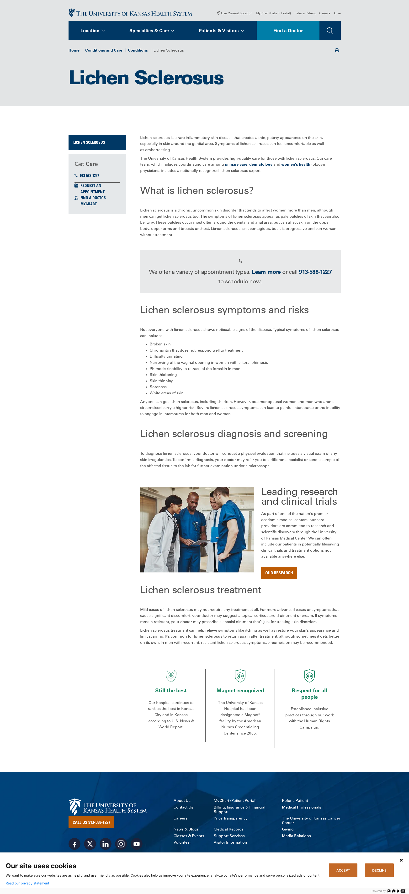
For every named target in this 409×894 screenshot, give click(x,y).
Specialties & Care (149, 30)
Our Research (279, 572)
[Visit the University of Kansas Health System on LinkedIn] (106, 844)
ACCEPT (343, 870)
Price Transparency (231, 818)
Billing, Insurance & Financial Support (239, 809)
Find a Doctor (288, 30)
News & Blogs (186, 829)
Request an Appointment (92, 188)
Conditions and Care (103, 50)
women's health (295, 164)
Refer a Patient (305, 13)
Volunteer (182, 842)
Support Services (229, 836)
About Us (182, 800)
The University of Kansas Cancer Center (311, 820)
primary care (236, 164)
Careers (324, 13)
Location (90, 30)
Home (74, 50)
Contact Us (183, 807)
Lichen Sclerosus (89, 142)
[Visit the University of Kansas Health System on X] (90, 844)
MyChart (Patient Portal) (273, 13)
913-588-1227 (89, 175)
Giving (288, 829)
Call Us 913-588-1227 (91, 822)
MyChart (88, 203)
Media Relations (296, 836)
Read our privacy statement (27, 883)
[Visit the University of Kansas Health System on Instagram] (121, 844)
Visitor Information (230, 842)
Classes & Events (189, 836)
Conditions (138, 50)
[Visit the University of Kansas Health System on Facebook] (74, 844)
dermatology (260, 164)
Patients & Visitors (219, 30)
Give (337, 13)
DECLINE (379, 870)
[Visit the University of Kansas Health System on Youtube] (137, 844)
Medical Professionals (301, 807)
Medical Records (229, 829)
